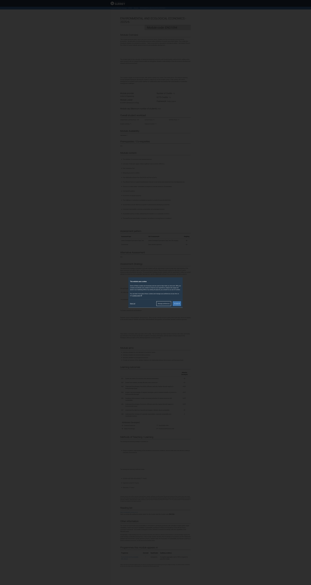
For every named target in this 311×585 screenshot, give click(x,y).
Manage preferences (164, 303)
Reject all (132, 303)
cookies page (136, 295)
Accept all (177, 303)
